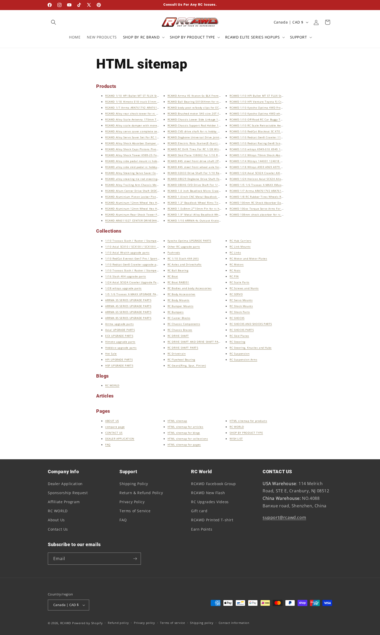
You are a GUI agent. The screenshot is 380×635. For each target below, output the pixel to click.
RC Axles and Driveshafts (185, 264)
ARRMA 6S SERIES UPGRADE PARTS (128, 312)
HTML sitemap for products (248, 421)
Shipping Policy (133, 483)
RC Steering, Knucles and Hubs (250, 347)
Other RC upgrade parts (184, 246)
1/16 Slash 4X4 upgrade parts (125, 276)
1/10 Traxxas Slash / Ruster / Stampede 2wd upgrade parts (146, 240)
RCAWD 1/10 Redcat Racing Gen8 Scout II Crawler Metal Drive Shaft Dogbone (282, 143)
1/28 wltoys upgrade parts (123, 288)
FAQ (108, 444)
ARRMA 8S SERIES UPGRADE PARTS (128, 318)
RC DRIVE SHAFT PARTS (183, 347)
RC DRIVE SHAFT (178, 336)
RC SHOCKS (237, 318)
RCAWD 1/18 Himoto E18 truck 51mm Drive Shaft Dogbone (145, 101)
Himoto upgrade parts (120, 341)
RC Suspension (239, 353)
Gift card (199, 510)
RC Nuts (235, 270)
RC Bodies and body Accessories (190, 288)
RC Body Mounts (178, 300)
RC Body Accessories (181, 294)
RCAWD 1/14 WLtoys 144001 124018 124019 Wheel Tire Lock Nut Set (277, 161)
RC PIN (234, 276)
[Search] (53, 22)
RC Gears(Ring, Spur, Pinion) (187, 365)
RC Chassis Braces (180, 330)
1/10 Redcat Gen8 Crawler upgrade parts (133, 264)
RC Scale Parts (239, 282)
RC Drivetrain (177, 353)
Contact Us (58, 529)
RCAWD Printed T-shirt (212, 519)
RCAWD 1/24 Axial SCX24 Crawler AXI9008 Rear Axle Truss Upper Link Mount (282, 173)
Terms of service (172, 623)
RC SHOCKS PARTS (242, 330)
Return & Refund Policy (141, 492)
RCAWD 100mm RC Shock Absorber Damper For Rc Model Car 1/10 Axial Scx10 (283, 202)
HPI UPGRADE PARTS (119, 359)
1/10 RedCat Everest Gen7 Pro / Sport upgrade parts (141, 258)
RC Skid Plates (239, 336)
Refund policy (118, 623)
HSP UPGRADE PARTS (119, 365)
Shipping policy (202, 623)
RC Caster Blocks (179, 318)
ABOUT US (112, 421)
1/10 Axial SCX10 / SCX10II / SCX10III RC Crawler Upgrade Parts (148, 246)
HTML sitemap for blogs (184, 432)
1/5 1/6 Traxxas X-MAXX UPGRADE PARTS (133, 294)
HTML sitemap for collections (188, 438)
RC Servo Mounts (241, 300)
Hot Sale (111, 353)
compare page (115, 427)
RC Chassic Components (184, 324)
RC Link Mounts (240, 246)
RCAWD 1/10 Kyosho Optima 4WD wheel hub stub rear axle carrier (275, 113)
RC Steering (237, 341)
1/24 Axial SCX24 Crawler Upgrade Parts (133, 282)
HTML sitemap (177, 421)
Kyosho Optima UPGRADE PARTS (189, 240)
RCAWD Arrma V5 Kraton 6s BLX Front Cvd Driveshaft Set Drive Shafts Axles (219, 95)
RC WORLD (112, 385)
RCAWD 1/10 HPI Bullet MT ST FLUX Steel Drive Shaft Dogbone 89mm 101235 (158, 95)
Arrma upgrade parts (119, 324)
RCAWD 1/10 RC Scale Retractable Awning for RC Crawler (268, 125)
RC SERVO (236, 294)
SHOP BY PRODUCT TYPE (246, 432)
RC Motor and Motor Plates (248, 258)
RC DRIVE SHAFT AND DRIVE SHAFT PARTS (195, 341)
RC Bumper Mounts (181, 306)
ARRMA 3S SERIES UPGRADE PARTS (128, 300)
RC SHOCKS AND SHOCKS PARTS (251, 324)
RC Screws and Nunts (244, 288)
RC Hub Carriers (240, 240)
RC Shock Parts (240, 312)
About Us (56, 519)
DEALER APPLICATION (119, 438)
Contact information (234, 623)
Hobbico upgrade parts (121, 347)
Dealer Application (65, 483)
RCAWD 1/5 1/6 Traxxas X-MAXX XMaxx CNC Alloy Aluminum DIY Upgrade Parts (284, 185)
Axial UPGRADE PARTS (120, 330)
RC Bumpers (176, 312)
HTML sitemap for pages (184, 444)
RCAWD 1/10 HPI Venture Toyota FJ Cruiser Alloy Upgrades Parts (274, 101)
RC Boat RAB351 (178, 282)
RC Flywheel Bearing (181, 359)
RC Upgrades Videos (210, 501)
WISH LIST (236, 438)
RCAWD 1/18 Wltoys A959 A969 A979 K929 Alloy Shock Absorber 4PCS (277, 167)
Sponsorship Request (68, 492)
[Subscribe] (135, 559)
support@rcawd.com (284, 517)
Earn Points (201, 529)
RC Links (235, 252)
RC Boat (173, 276)
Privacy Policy (132, 501)
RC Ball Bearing (178, 270)
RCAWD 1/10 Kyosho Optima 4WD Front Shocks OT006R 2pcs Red (274, 107)
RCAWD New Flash (208, 492)
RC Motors (237, 264)
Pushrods (174, 252)
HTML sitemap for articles (185, 427)
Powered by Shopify (87, 623)
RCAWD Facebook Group (213, 483)
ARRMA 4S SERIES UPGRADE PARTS (128, 306)
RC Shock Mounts (241, 306)
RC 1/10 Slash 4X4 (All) (183, 258)
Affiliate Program (64, 501)
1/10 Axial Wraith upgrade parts (127, 252)
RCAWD (65, 623)
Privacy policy (144, 623)
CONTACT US (114, 432)
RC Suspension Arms (243, 359)
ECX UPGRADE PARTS (119, 336)
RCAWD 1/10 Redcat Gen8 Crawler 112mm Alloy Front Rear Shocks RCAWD (280, 137)
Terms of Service (135, 510)
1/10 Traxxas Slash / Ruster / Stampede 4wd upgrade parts (146, 270)
